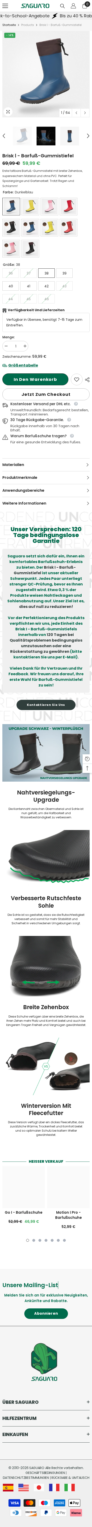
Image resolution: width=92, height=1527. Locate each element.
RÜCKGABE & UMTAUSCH (70, 1477)
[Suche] (62, 6)
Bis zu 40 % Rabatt (65, 16)
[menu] (5, 6)
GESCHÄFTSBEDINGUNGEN (45, 1472)
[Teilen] (86, 379)
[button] (76, 113)
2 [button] (33, 1240)
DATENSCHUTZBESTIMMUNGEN (26, 1477)
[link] (77, 379)
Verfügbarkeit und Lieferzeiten (36, 310)
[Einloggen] (73, 5)
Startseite (9, 25)
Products (27, 25)
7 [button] (64, 1240)
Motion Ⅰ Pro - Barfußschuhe (68, 1215)
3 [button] (39, 1240)
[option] (46, 74)
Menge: (8, 337)
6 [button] (58, 1240)
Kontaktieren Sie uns (46, 705)
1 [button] (27, 1240)
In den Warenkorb (35, 379)
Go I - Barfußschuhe (23, 1212)
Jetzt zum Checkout (45, 394)
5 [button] (52, 1240)
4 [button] (46, 1240)
